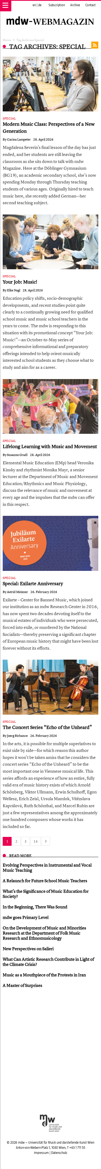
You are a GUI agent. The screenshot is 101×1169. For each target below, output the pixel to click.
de (39, 5)
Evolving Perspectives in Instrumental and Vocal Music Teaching (47, 867)
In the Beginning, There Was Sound (35, 907)
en (34, 5)
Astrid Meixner (17, 592)
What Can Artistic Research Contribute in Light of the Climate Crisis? (48, 961)
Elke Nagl (13, 290)
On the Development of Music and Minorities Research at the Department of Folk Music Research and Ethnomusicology (44, 933)
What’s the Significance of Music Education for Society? (46, 893)
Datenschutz (59, 1153)
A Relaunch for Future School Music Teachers (45, 881)
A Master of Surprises (22, 985)
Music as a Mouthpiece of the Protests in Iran (44, 975)
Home (7, 40)
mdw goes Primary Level (25, 917)
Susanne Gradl (17, 455)
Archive (75, 5)
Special (9, 118)
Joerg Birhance (17, 736)
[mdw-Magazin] (50, 15)
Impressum (41, 1153)
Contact (90, 5)
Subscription (56, 5)
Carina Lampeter (19, 139)
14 (35, 841)
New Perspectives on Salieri (28, 949)
